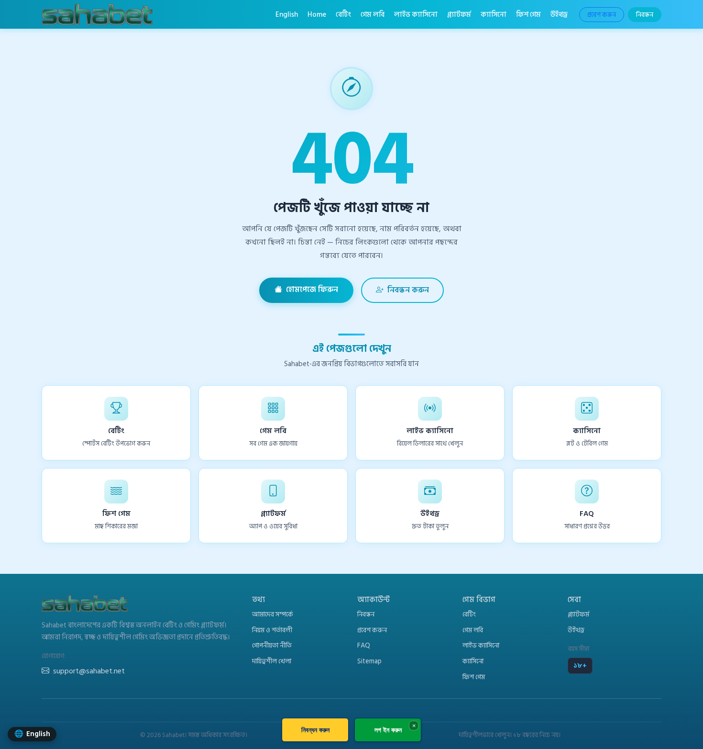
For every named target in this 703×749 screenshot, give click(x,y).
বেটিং (343, 14)
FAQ (363, 645)
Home (317, 14)
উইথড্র (559, 14)
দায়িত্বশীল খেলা (271, 661)
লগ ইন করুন (388, 729)
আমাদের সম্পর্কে (272, 614)
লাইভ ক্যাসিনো (416, 14)
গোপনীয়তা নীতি (272, 645)
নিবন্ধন (644, 14)
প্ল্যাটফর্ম (459, 14)
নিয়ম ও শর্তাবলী (272, 630)
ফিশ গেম (528, 14)
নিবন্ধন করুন (408, 290)
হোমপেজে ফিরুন (312, 289)
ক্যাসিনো (493, 14)
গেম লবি (372, 14)
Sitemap (369, 661)
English (286, 14)
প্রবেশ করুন (601, 14)
